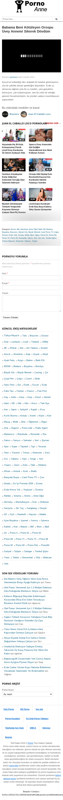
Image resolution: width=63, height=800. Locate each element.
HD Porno (24, 709)
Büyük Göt (23, 232)
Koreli (33, 415)
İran (6, 409)
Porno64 (45, 545)
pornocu (13, 77)
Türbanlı (35, 342)
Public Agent (41, 428)
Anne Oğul (33, 229)
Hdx (15, 235)
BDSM (7, 366)
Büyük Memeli (34, 232)
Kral (15, 526)
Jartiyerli (24, 409)
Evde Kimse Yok (12, 489)
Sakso (30, 238)
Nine (23, 422)
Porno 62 (44, 235)
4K (5, 348)
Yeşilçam (27, 489)
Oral (6, 428)
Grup (29, 397)
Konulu (21, 235)
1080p (45, 342)
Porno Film (33, 545)
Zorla (25, 465)
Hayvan (32, 514)
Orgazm (15, 428)
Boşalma (5, 232)
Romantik (23, 238)
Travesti (16, 452)
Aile (18, 229)
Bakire (29, 360)
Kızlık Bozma (10, 415)
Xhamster (19, 241)
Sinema (17, 496)
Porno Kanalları (12, 718)
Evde (11, 235)
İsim (4, 273)
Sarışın (16, 440)
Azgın (20, 360)
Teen (6, 452)
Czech (29, 378)
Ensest (5, 235)
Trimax (26, 452)
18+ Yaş (20, 508)
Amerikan (24, 229)
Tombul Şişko (51, 238)
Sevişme (8, 508)
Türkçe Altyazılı (8, 241)
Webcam (47, 557)
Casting (38, 372)
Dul (19, 385)
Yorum (5, 293)
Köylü (41, 415)
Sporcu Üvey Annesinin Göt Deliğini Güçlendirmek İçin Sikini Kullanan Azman (40, 149)
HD (13, 403)
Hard (6, 403)
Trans (7, 557)
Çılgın (56, 232)
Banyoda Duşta (11, 477)
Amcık (13, 229)
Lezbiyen (15, 342)
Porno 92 (8, 545)
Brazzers (14, 232)
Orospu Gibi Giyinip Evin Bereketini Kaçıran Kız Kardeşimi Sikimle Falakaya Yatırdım (40, 178)
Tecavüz (42, 446)
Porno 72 (5, 238)
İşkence (45, 520)
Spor (6, 446)
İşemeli (24, 520)
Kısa (42, 409)
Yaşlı (24, 459)
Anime (27, 496)
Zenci (16, 465)
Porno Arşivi (8, 690)
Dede (37, 378)
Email (5, 283)
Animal (16, 471)
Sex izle (41, 238)
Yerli (6, 563)
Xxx (6, 459)
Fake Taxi (9, 391)
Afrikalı (13, 348)
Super (14, 446)
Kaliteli (7, 526)
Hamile (47, 397)
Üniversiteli (27, 557)
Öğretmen (33, 422)
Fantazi (20, 391)
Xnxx (47, 452)
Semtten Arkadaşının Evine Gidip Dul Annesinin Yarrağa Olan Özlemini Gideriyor (13, 178)
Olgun (37, 235)
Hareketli (21, 514)
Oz (5, 533)
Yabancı (27, 241)
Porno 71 (20, 539)
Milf (32, 526)
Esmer (39, 483)
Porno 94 (14, 238)
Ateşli (45, 354)
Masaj (7, 422)
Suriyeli (7, 551)
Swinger (28, 551)
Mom (39, 526)
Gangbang (32, 508)
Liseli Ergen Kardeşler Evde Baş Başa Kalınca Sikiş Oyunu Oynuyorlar (40, 207)
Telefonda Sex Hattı (14, 728)
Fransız (30, 391)
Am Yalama (32, 348)
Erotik (26, 385)
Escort (35, 385)
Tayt (33, 446)
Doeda (7, 483)
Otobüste (44, 502)
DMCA (33, 728)
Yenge (33, 459)
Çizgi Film (9, 378)
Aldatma (42, 465)
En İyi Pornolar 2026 (23, 483)
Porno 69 (52, 235)
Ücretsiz (39, 489)
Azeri (25, 471)
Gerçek (43, 508)
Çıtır (42, 477)
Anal (6, 342)
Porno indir (27, 428)
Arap (28, 354)
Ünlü (38, 557)
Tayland (24, 446)
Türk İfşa (44, 403)
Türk (24, 335)
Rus (45, 434)
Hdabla (42, 514)
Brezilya (39, 366)
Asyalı (36, 354)
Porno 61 (24, 533)
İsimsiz (34, 520)
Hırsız (34, 403)
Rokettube (22, 434)
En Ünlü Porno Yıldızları (37, 718)
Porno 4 (13, 533)
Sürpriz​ (17, 551)
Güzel (38, 397)
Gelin (13, 397)
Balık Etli (41, 229)
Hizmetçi (8, 502)
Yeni (41, 459)
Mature (23, 526)
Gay (6, 397)
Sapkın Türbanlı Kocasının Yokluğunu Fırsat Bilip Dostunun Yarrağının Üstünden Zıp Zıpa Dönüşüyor (28, 620)
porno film (13, 765)
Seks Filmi (9, 385)
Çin (46, 372)
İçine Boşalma (11, 520)
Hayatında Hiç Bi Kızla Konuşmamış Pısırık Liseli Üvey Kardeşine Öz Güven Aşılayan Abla (13, 149)
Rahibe (7, 496)
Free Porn (42, 391)
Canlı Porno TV (47, 232)
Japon (14, 409)
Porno (30, 743)
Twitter (16, 557)
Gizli (12, 514)
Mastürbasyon (22, 502)
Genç (21, 397)
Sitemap (46, 728)
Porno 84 (43, 539)
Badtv (34, 471)
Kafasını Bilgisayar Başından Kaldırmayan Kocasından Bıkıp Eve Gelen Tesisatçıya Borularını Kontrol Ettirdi (24, 599)
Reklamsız (9, 434)
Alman (7, 471)
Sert (35, 238)
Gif (5, 514)
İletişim (8, 737)
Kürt (49, 415)
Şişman (45, 440)
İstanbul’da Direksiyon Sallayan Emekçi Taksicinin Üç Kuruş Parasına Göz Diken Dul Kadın (26, 650)
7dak (32, 465)
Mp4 (32, 235)
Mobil (27, 235)
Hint (26, 403)
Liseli (25, 342)
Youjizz (35, 241)
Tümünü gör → (53, 123)
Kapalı (34, 409)
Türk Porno (8, 709)
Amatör (44, 348)
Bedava (49, 229)
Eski (34, 502)
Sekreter (27, 440)
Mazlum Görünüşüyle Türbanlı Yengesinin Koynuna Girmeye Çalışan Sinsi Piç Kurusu (14, 208)
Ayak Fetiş (9, 360)
